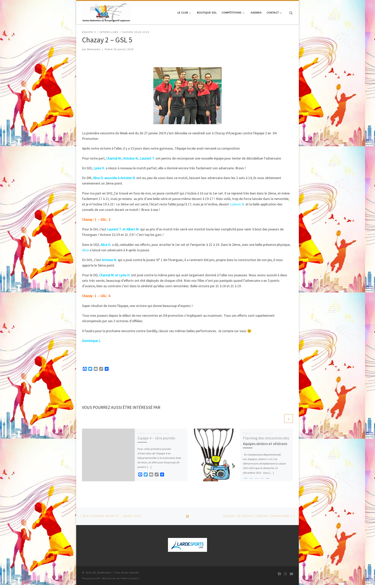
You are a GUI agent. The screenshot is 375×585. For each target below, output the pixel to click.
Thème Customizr (129, 578)
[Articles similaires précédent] (279, 418)
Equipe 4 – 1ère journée (156, 438)
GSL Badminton (101, 572)
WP (98, 578)
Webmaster (94, 49)
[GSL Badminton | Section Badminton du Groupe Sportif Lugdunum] (106, 11)
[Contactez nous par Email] (291, 574)
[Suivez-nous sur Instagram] (285, 574)
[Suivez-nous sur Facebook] (279, 574)
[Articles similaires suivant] (288, 418)
